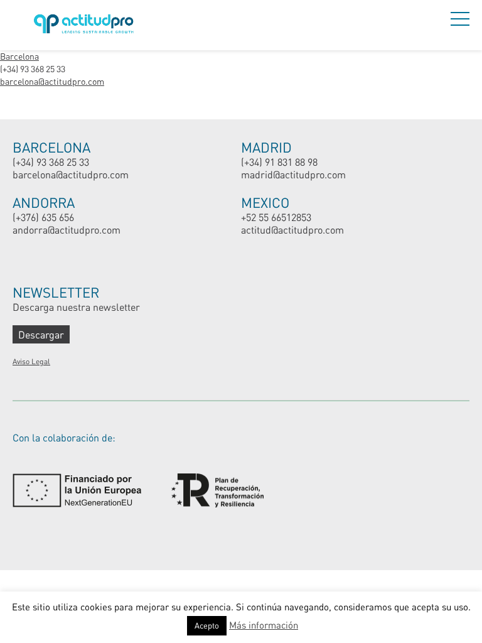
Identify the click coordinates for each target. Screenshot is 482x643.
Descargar (41, 334)
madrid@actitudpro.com (293, 174)
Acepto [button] (207, 625)
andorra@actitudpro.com (66, 229)
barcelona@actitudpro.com (52, 81)
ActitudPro (86, 25)
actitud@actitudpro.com (292, 229)
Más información (263, 624)
